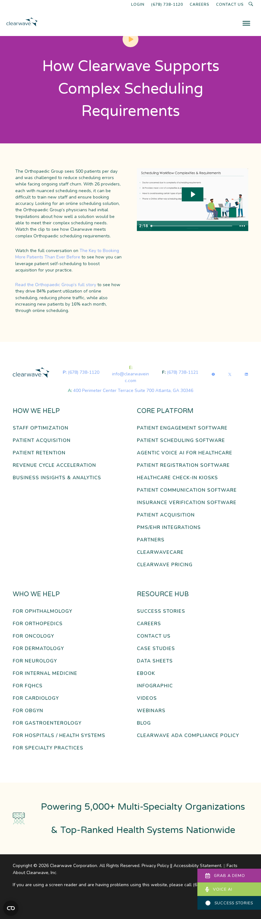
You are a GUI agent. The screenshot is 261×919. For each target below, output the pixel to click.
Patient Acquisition (42, 441)
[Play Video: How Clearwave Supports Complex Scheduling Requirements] (192, 194)
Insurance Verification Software (186, 503)
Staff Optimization (40, 428)
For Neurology (35, 661)
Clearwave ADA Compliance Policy (188, 736)
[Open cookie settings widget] (10, 908)
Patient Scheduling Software (181, 441)
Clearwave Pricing (165, 565)
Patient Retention (39, 453)
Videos (147, 698)
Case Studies (156, 649)
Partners (151, 540)
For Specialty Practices (48, 748)
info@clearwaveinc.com (130, 377)
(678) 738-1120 (167, 4)
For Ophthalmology (42, 611)
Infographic (155, 686)
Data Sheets (155, 661)
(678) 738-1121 (182, 372)
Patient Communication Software (187, 490)
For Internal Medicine (45, 673)
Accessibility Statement (197, 866)
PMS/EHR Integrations (169, 528)
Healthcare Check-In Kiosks (177, 478)
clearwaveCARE (160, 552)
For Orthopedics (38, 624)
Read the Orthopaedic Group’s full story (55, 285)
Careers (199, 4)
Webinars (151, 711)
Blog (144, 723)
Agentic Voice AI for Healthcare (184, 453)
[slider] (192, 226)
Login (138, 4)
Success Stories (161, 611)
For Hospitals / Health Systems (59, 736)
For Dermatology (38, 649)
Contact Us (230, 4)
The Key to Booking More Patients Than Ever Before (67, 254)
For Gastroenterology (47, 723)
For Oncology (33, 636)
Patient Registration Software (183, 465)
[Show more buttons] (242, 226)
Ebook (146, 673)
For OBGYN (28, 711)
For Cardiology (36, 698)
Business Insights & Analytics (57, 478)
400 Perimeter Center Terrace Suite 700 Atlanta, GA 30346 (133, 390)
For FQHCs (28, 686)
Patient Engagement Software (182, 428)
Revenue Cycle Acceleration (54, 465)
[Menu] (246, 23)
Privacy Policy (155, 866)
